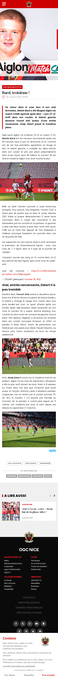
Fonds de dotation (39, 566)
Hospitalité (8, 589)
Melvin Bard (24, 476)
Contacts (29, 597)
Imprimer (44, 463)
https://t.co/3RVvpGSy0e (43, 271)
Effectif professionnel (13, 563)
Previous (50, 495)
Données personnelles (29, 607)
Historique (35, 560)
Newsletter (35, 583)
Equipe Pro (37, 476)
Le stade (7, 580)
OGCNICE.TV (36, 580)
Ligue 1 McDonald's (12, 569)
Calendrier (8, 566)
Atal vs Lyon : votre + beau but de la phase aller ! (29, 511)
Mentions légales (29, 602)
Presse (33, 589)
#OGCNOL (11, 476)
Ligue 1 (48, 476)
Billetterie (8, 586)
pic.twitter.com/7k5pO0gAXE (16, 274)
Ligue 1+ (7, 572)
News (6, 560)
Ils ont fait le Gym (38, 563)
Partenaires (36, 569)
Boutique (35, 586)
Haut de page (14, 463)
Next (54, 495)
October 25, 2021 (32, 279)
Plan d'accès (9, 583)
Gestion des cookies (29, 612)
